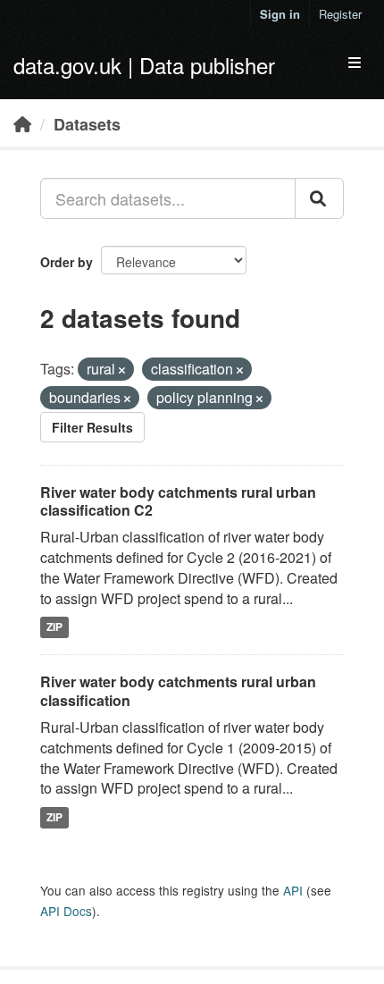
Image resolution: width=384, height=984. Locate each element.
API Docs (66, 911)
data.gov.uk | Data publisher (144, 64)
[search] (319, 198)
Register (340, 13)
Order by (66, 262)
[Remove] (122, 370)
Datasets (87, 124)
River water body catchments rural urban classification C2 (178, 501)
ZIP (54, 627)
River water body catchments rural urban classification (178, 691)
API (293, 890)
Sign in (280, 13)
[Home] (22, 123)
